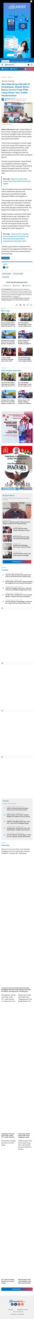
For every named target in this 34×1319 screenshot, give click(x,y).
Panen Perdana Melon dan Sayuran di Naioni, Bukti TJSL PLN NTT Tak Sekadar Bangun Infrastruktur (8, 324)
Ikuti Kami (16, 285)
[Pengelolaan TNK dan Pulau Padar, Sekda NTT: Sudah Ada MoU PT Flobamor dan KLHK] (8, 1063)
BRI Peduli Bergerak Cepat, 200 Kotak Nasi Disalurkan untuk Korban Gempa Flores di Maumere (21, 537)
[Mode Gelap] (29, 64)
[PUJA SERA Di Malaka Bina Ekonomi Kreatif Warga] (8, 1209)
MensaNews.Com (9, 98)
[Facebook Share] (16, 305)
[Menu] (2, 64)
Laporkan (6, 285)
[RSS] (22, 1304)
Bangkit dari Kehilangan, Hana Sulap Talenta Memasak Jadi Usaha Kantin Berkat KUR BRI (22, 546)
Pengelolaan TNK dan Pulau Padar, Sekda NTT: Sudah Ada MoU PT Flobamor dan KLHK (8, 1135)
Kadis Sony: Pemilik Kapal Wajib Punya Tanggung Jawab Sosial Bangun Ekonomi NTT (25, 1135)
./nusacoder (20, 1314)
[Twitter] (15, 1304)
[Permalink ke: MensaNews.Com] (2, 99)
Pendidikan (11, 81)
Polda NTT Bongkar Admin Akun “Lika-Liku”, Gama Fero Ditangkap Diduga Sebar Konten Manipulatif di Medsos (18, 589)
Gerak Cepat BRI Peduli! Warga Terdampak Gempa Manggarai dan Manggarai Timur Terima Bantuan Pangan (21, 529)
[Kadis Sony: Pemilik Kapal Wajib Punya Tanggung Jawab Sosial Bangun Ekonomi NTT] (25, 1063)
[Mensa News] (10, 65)
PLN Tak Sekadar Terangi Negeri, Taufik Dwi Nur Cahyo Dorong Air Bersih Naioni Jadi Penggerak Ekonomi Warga (25, 324)
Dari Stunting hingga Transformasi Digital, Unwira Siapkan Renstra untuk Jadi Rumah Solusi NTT (25, 359)
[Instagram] (18, 1304)
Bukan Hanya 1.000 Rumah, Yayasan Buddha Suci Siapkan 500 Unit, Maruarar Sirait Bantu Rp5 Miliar (24, 342)
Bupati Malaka (6, 274)
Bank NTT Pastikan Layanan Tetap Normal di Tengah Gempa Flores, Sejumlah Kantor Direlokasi (16, 522)
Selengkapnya (16, 561)
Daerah (5, 81)
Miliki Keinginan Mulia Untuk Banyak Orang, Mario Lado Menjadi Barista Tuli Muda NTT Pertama (24, 1281)
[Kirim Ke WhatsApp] (31, 305)
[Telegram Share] (27, 305)
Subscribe (26, 285)
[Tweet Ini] (20, 305)
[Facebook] (12, 1304)
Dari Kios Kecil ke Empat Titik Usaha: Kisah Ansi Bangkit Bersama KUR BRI (22, 554)
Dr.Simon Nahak (18, 274)
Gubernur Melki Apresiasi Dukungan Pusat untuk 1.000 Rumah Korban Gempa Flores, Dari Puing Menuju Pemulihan (8, 359)
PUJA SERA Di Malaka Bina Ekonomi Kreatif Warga (7, 1281)
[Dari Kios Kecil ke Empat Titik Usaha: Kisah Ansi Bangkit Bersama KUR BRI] (7, 555)
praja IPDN (5, 277)
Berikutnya (5, 258)
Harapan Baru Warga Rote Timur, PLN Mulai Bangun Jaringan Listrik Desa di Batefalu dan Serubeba (8, 342)
